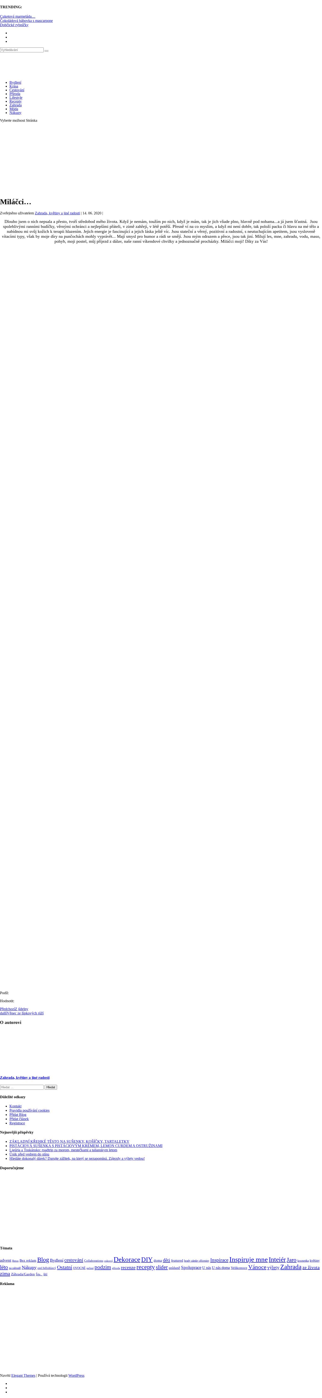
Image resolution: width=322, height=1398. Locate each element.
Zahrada (15, 105)
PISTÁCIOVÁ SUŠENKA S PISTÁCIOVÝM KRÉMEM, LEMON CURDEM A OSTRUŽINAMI (85, 1146)
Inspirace (219, 1260)
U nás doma (221, 1268)
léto (4, 1267)
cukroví (108, 1260)
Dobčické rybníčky (14, 25)
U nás (206, 1267)
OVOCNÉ (79, 1268)
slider (162, 1267)
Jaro (292, 1259)
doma (158, 1260)
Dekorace (127, 1259)
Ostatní (64, 1267)
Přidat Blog (17, 1115)
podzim (103, 1267)
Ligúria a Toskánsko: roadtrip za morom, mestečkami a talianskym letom (63, 1150)
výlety (273, 1267)
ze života (311, 1267)
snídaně (174, 1268)
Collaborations (93, 1260)
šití (45, 1274)
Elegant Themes (23, 1375)
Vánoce (257, 1267)
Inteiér (277, 1259)
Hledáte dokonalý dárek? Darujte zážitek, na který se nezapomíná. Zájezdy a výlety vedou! (77, 1158)
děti (166, 1260)
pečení (90, 1268)
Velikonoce (239, 1268)
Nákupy (15, 113)
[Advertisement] (161, 159)
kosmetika (303, 1260)
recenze (128, 1267)
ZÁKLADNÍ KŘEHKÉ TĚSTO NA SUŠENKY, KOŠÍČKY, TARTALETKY (69, 1141)
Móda (13, 109)
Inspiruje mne (248, 1259)
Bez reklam (28, 1260)
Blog (43, 1259)
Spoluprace (191, 1267)
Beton (15, 1260)
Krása (13, 86)
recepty (145, 1267)
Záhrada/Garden (23, 1274)
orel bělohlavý (46, 1268)
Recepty (15, 101)
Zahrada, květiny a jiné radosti (57, 213)
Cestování (16, 90)
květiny (315, 1260)
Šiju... (39, 1274)
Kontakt (15, 1106)
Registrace (17, 1123)
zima (5, 1274)
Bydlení (15, 82)
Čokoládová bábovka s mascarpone (26, 21)
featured (177, 1260)
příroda (116, 1268)
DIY (147, 1259)
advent (5, 1260)
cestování (73, 1260)
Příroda (14, 94)
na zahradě (15, 1268)
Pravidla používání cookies (29, 1110)
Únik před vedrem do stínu (29, 1154)
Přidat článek (19, 1119)
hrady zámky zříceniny (196, 1260)
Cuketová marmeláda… (17, 16)
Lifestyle (15, 98)
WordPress (76, 1375)
